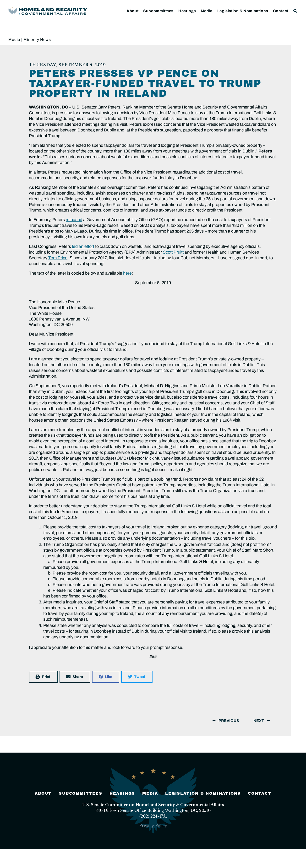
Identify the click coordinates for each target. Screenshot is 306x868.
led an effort (83, 246)
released (74, 219)
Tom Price (57, 257)
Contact (280, 11)
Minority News (37, 40)
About (132, 11)
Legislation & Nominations (242, 11)
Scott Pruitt (173, 252)
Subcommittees (158, 11)
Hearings (187, 11)
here (127, 273)
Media (207, 11)
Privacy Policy (153, 825)
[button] (295, 11)
